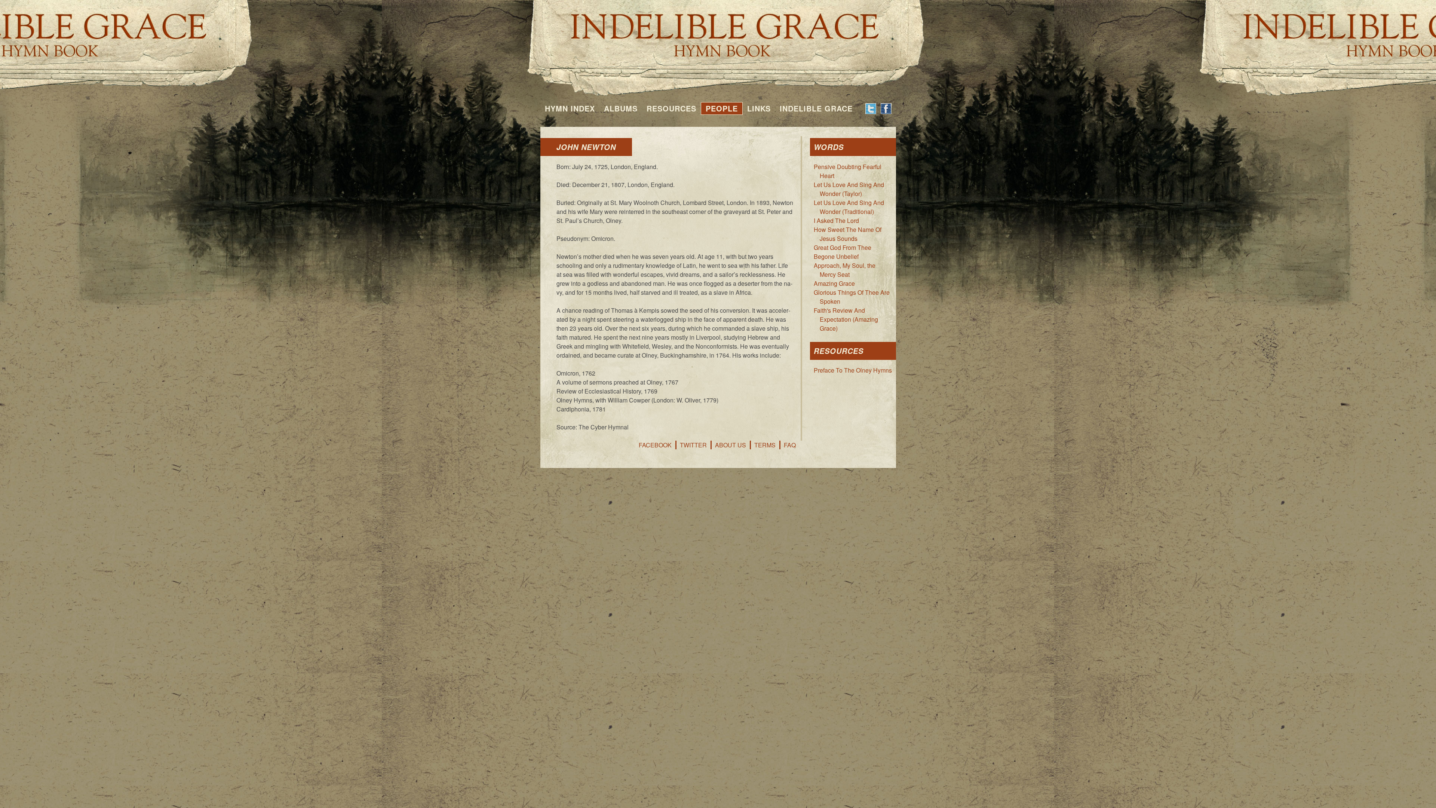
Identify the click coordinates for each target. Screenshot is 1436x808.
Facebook (655, 445)
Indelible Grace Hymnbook (718, 30)
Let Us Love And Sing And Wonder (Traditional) (849, 207)
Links (759, 108)
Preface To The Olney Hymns (853, 370)
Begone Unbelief (836, 256)
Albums (621, 108)
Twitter (693, 445)
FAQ (790, 445)
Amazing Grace (834, 283)
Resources (671, 108)
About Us (730, 445)
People (722, 108)
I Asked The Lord (836, 220)
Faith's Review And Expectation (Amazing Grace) (846, 319)
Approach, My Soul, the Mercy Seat (844, 270)
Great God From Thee (842, 247)
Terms (765, 445)
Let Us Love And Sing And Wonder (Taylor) (849, 189)
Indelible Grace (816, 108)
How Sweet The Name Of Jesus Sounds (847, 234)
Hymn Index (570, 108)
